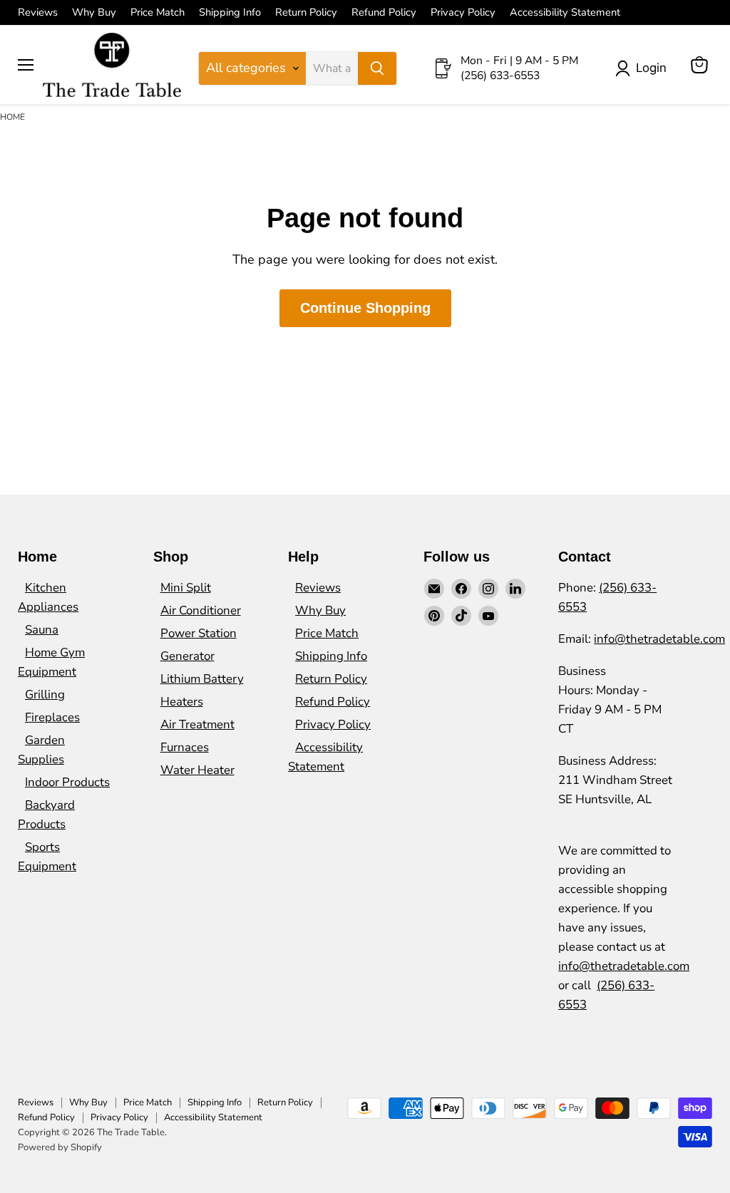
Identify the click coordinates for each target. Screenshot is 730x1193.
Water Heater (197, 770)
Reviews (38, 12)
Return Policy (306, 12)
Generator (187, 656)
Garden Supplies (41, 750)
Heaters (181, 701)
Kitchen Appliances (48, 597)
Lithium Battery (202, 679)
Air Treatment (197, 724)
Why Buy (94, 12)
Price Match (157, 12)
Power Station (198, 633)
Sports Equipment (47, 856)
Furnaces (184, 747)
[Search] (377, 68)
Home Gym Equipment (51, 662)
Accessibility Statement (565, 12)
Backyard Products (46, 814)
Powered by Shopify (60, 1147)
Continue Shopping (365, 308)
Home (12, 117)
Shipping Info (230, 12)
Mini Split (185, 587)
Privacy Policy (463, 12)
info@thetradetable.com (659, 639)
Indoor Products (67, 782)
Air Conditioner (200, 610)
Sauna (41, 629)
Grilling (45, 694)
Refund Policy (383, 12)
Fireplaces (52, 717)
